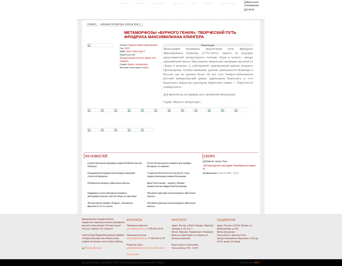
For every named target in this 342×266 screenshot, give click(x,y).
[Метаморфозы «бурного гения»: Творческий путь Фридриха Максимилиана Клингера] (100, 46)
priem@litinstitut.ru (136, 228)
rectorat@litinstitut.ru (137, 238)
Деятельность (227, 3)
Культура (208, 3)
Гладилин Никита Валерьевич (142, 45)
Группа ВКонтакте (155, 248)
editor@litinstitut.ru (136, 248)
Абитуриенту (158, 3)
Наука (193, 3)
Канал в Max (133, 254)
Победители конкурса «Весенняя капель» (108, 183)
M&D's (257, 262)
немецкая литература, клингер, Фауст (120, 24)
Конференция (210, 173)
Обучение (178, 3)
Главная (124, 3)
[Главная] (251, 5)
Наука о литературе (138, 64)
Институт (140, 3)
